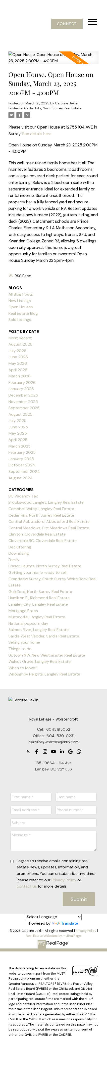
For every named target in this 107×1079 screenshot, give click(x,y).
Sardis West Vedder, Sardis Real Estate (43, 636)
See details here (37, 133)
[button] (66, 24)
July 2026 (17, 350)
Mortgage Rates (23, 610)
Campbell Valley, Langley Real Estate (41, 508)
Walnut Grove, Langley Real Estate (39, 661)
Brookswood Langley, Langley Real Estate (46, 502)
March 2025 (19, 446)
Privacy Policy (64, 880)
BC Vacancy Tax (23, 496)
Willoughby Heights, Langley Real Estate (44, 674)
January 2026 (21, 388)
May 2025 (17, 433)
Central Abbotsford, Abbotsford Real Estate (49, 521)
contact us (27, 886)
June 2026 (18, 357)
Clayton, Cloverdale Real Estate (37, 534)
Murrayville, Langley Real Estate (36, 617)
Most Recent (20, 338)
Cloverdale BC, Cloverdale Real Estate (42, 540)
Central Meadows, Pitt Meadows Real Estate (48, 528)
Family (13, 559)
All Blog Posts (20, 294)
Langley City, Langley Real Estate (38, 604)
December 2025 (23, 395)
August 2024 (20, 478)
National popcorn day (28, 623)
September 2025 (24, 407)
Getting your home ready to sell (37, 572)
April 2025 (17, 439)
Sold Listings (19, 319)
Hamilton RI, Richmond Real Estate (39, 597)
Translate (69, 923)
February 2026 (22, 382)
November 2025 (23, 401)
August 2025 (20, 414)
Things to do (20, 648)
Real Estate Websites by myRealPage (53, 936)
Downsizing (18, 553)
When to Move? (22, 668)
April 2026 (17, 369)
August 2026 (20, 344)
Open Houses (20, 307)
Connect (67, 24)
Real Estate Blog (23, 313)
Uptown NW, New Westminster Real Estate (46, 655)
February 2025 (22, 452)
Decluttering (19, 547)
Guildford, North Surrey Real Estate (40, 591)
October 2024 (21, 465)
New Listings (19, 300)
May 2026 (17, 363)
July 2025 (17, 420)
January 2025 (21, 458)
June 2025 (18, 427)
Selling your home (24, 642)
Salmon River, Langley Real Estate (38, 629)
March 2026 (19, 376)
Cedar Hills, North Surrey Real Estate (52, 108)
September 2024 (24, 471)
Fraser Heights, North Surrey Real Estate (44, 566)
